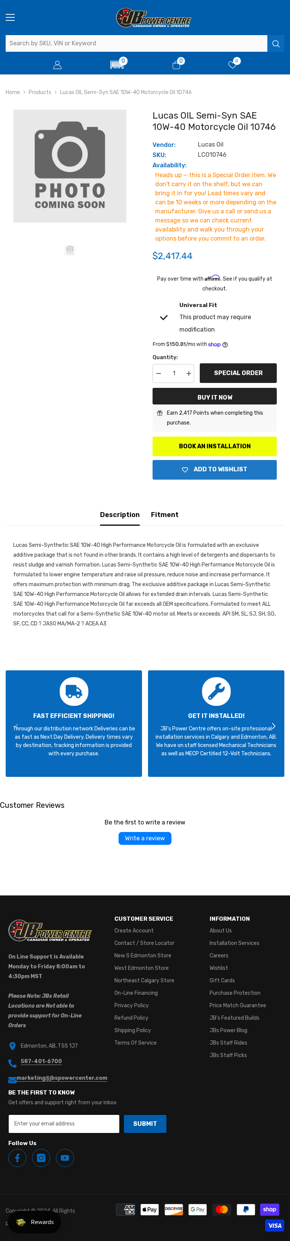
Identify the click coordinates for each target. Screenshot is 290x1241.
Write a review (145, 838)
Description (120, 515)
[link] (74, 723)
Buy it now (214, 397)
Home (13, 92)
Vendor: (164, 144)
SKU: (159, 155)
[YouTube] (65, 1158)
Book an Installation (215, 446)
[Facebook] (17, 1158)
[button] (117, 64)
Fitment (165, 515)
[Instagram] (41, 1158)
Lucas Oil (211, 144)
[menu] (10, 17)
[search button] (275, 43)
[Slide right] (273, 727)
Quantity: (165, 357)
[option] (70, 166)
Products (40, 92)
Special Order (238, 373)
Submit (145, 1123)
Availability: (170, 165)
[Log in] (57, 65)
